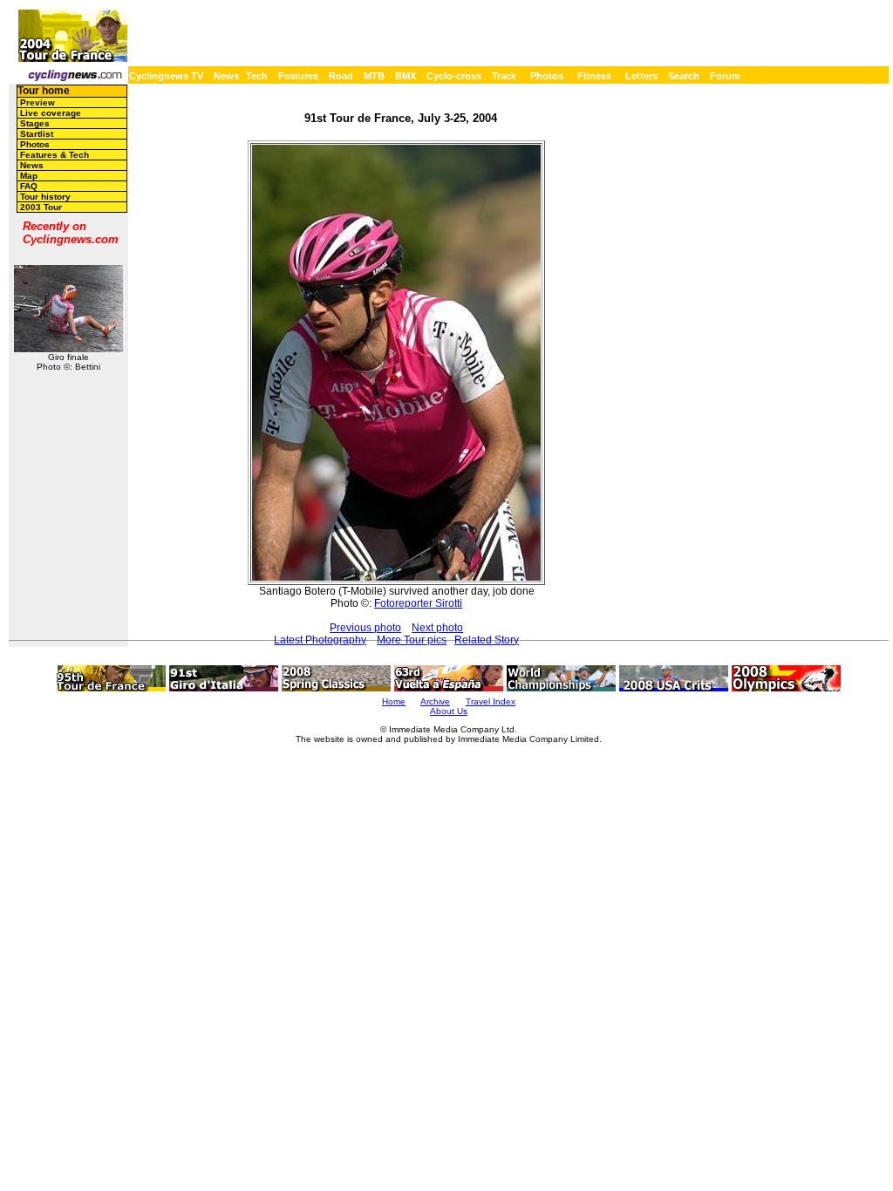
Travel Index (490, 701)
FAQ (28, 186)
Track (504, 76)
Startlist (36, 134)
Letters (641, 76)
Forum (725, 76)
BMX (405, 76)
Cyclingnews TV (166, 76)
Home (394, 701)
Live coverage (50, 113)
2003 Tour (41, 207)
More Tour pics (411, 640)
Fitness (594, 76)
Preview (37, 102)
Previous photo (365, 628)
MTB (374, 76)
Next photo (437, 628)
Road (341, 76)
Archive (435, 701)
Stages (35, 123)
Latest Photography (320, 640)
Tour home (43, 91)
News (226, 76)
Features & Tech (54, 155)
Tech (257, 76)
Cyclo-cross (453, 76)
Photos (546, 76)
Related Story (486, 640)
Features (298, 76)
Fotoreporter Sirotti (418, 603)
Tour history (45, 196)
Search (683, 76)
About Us (448, 711)
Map (28, 175)
